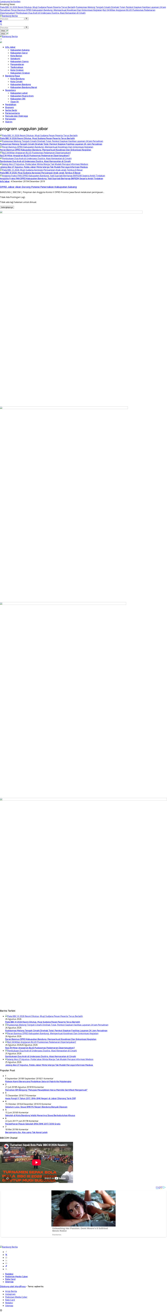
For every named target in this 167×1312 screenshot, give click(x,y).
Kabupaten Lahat (19, 93)
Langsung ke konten (10, 1)
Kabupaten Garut (19, 53)
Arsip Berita (11, 1291)
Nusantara (10, 90)
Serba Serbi (11, 110)
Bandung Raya (12, 76)
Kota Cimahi (16, 81)
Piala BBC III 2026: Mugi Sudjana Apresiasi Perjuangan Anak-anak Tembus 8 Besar (40, 172)
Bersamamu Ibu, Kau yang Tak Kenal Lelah (26, 1132)
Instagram (10, 1294)
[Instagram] (6, 1257)
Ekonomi (9, 107)
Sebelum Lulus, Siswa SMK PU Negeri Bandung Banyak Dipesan (36, 1107)
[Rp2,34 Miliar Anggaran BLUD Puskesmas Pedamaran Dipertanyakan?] (35, 152)
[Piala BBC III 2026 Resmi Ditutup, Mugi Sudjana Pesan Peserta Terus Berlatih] (38, 135)
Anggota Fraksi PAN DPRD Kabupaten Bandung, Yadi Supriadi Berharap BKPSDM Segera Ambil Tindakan (51, 178)
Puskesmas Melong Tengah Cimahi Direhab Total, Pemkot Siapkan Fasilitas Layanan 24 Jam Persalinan (51, 144)
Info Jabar (10, 47)
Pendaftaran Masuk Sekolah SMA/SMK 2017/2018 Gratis (32, 1124)
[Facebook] (6, 1251)
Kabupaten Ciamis (19, 61)
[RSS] (6, 1269)
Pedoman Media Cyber (16, 1276)
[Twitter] (6, 1254)
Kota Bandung (17, 78)
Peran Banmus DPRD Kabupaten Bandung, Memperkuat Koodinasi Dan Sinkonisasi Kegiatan (56, 10)
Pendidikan (10, 104)
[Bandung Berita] (9, 15)
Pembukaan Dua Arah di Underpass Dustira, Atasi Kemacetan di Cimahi (50, 12)
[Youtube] (6, 1263)
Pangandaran (17, 64)
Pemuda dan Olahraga (16, 116)
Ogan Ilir (14, 101)
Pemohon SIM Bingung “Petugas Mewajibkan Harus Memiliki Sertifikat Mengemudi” (46, 1090)
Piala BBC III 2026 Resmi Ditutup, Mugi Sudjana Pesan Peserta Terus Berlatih (37, 7)
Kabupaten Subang (19, 50)
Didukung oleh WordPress (13, 1286)
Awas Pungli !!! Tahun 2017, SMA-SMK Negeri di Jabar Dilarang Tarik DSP (40, 1098)
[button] (26, 18)
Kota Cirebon (16, 70)
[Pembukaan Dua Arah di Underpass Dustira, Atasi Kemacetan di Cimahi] (35, 158)
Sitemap (9, 1281)
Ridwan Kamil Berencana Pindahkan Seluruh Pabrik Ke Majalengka (38, 1081)
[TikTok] (6, 1266)
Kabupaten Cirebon (20, 73)
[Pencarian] (1, 24)
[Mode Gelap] (1, 21)
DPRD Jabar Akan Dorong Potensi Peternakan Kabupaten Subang (38, 186)
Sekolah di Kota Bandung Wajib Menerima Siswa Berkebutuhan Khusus (40, 1115)
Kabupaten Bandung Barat (23, 87)
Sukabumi (15, 58)
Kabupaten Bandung (20, 84)
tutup (3, 31)
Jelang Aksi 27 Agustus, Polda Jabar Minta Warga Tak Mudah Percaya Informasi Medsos (44, 167)
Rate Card (10, 1279)
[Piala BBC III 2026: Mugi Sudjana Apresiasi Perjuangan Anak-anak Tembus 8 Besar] (41, 169)
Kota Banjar (16, 55)
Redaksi (9, 1274)
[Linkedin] (6, 1260)
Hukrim (8, 121)
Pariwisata (10, 119)
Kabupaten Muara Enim (22, 96)
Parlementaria (12, 113)
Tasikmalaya (16, 67)
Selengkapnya (7, 207)
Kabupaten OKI (17, 98)
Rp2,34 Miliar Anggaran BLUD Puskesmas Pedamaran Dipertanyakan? (35, 155)
